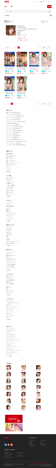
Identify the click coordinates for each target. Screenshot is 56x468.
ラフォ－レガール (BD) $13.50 (12, 137)
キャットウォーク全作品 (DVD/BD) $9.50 (14, 130)
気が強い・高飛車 (10, 243)
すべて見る (8, 356)
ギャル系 (9, 230)
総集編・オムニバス (11, 255)
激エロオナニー (10, 192)
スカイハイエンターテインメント (14, 350)
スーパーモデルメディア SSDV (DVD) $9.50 (14, 116)
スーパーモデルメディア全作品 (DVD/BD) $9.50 (15, 144)
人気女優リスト (20, 38)
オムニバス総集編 (10, 283)
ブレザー (8, 204)
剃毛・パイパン (10, 194)
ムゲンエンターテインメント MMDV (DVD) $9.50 (16, 121)
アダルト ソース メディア (12, 306)
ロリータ (9, 227)
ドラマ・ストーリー (11, 260)
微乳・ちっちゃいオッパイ (12, 162)
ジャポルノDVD (32, 440)
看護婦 (8, 209)
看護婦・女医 (9, 281)
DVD (5, 6)
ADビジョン (9, 304)
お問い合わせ (20, 452)
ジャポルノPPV (43, 440)
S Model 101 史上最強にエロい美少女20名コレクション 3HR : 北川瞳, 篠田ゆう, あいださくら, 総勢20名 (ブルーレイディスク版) (9, 68)
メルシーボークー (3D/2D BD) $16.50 (13, 132)
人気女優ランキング (21, 40)
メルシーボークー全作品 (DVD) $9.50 (13, 135)
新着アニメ (9, 276)
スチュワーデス (10, 215)
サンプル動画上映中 (11, 280)
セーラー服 (9, 202)
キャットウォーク (10, 329)
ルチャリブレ (9, 354)
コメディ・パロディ (10, 268)
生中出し (9, 179)
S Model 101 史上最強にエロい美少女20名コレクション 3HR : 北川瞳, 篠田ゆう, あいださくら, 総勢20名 (21, 68)
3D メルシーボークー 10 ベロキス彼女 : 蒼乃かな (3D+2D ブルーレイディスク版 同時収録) (34, 68)
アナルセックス (10, 181)
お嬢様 (8, 239)
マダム (8, 238)
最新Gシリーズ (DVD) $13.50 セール (13, 112)
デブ (8, 167)
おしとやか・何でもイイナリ (13, 241)
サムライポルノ (10, 348)
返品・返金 (6, 456)
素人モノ (9, 257)
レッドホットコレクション (12, 352)
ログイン (35, 1)
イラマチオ (9, 188)
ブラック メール (10, 292)
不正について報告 (8, 454)
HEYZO (8, 332)
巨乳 (8, 289)
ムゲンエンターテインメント (13, 339)
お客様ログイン (32, 444)
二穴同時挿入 (10, 183)
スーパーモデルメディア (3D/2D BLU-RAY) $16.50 (16, 141)
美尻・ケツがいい (11, 158)
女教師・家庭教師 (10, 206)
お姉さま (9, 232)
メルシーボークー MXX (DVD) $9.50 (13, 119)
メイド (8, 208)
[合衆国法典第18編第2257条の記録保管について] (42, 463)
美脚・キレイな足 (10, 160)
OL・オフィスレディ (11, 213)
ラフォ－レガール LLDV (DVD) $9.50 (13, 117)
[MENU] (51, 15)
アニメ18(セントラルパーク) (12, 302)
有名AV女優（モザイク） (11, 259)
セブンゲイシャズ (10, 301)
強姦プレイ (9, 287)
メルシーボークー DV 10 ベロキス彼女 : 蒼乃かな (46, 68)
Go (49, 47)
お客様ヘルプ (42, 1)
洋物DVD (31, 442)
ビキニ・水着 (9, 290)
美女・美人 (9, 166)
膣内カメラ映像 (10, 190)
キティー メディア (10, 315)
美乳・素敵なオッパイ (11, 157)
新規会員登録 (43, 444)
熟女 (8, 236)
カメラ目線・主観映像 (11, 264)
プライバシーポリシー (9, 457)
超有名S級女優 (10, 153)
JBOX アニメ (9, 313)
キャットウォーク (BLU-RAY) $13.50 (13, 128)
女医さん (8, 211)
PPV (12, 6)
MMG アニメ (9, 317)
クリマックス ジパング (11, 346)
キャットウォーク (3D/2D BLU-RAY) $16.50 (14, 126)
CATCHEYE (9, 345)
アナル (8, 285)
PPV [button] (46, 21)
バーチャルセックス (10, 251)
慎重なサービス (20, 456)
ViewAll (7, 171)
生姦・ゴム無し (10, 178)
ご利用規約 (31, 445)
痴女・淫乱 (9, 229)
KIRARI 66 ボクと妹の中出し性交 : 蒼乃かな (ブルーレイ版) (9, 93)
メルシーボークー (10, 341)
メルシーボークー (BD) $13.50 (12, 134)
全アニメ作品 (10, 278)
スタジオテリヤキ (10, 336)
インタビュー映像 (10, 266)
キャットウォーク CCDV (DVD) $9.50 (13, 114)
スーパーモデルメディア (12, 330)
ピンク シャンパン (10, 343)
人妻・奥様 (9, 234)
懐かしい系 (9, 253)
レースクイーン (10, 218)
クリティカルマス (10, 310)
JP (50, 1)
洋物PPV (42, 442)
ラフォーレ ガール (11, 334)
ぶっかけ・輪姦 (10, 187)
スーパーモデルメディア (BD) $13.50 (13, 143)
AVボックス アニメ (10, 308)
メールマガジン (43, 445)
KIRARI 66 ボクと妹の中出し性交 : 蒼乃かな (21, 93)
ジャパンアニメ (10, 311)
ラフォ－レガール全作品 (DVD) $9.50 (13, 139)
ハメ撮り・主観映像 (11, 185)
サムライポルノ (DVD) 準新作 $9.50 (13, 125)
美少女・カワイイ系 (11, 164)
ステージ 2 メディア (11, 337)
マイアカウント (20, 454)
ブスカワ (8, 169)
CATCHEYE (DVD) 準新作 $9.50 (12, 123)
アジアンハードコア (11, 262)
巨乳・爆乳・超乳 (11, 155)
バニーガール (9, 217)
